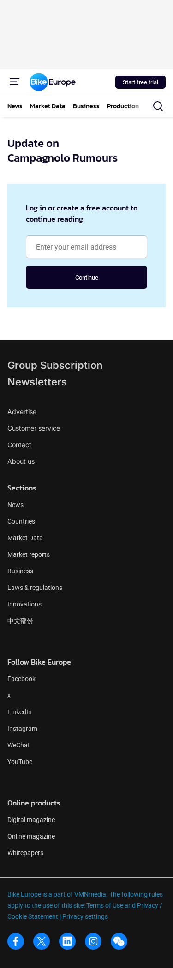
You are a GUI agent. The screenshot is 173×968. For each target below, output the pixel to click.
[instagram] (93, 941)
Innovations (24, 604)
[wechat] (119, 941)
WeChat (18, 745)
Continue (86, 277)
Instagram (22, 728)
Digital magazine (31, 819)
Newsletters (37, 382)
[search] (158, 106)
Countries (21, 521)
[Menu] (14, 82)
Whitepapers (25, 853)
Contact (19, 445)
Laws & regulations (34, 587)
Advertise (21, 411)
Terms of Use (104, 905)
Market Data (25, 538)
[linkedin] (67, 941)
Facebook (21, 678)
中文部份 (20, 620)
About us (21, 461)
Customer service (33, 428)
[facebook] (15, 941)
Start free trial (140, 82)
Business (20, 571)
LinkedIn (19, 712)
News (15, 504)
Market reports (28, 554)
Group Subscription (54, 365)
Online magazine (31, 836)
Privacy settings (85, 916)
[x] (41, 941)
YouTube (19, 761)
